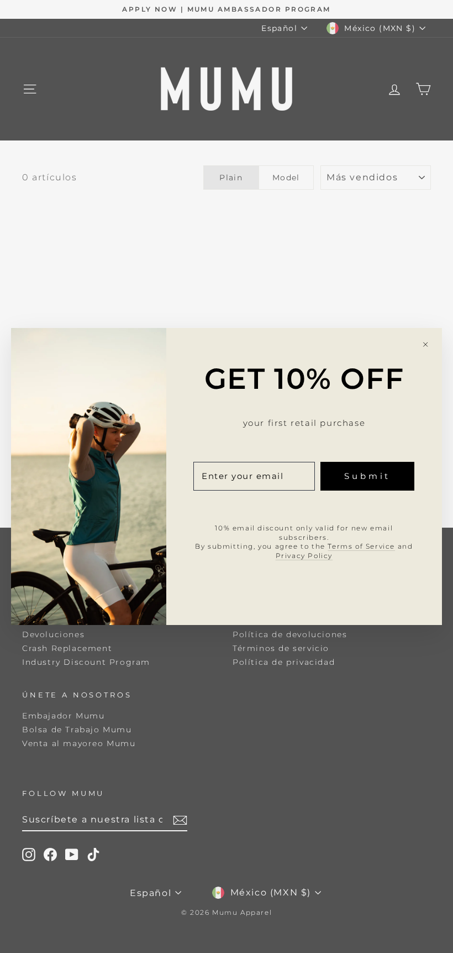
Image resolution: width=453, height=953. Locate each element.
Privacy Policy (304, 555)
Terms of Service (361, 546)
